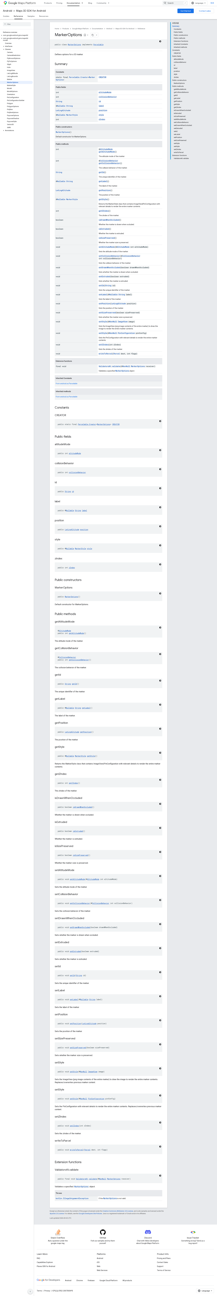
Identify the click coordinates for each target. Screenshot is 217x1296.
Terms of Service (164, 1270)
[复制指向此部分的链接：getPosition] (70, 723)
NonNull (113, 321)
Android (7, 10)
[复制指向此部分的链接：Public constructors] (84, 580)
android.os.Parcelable (68, 384)
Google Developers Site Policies (90, 1213)
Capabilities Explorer (45, 1262)
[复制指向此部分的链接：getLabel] (67, 699)
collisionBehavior (108, 97)
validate (116, 366)
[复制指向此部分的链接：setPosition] (70, 1014)
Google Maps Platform (80, 29)
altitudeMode (105, 92)
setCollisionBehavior (109, 256)
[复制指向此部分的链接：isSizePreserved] (75, 846)
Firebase (91, 1280)
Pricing (59, 3)
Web (98, 1266)
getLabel (103, 181)
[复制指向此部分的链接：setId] (63, 966)
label (101, 106)
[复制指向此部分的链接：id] (59, 482)
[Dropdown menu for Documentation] (83, 3)
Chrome (79, 1280)
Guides (6, 16)
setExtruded (104, 276)
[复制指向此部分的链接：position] (66, 520)
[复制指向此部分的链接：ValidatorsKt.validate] (81, 1169)
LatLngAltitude (63, 110)
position (103, 110)
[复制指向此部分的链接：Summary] (69, 64)
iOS (98, 1262)
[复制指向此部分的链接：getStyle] (66, 747)
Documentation (73, 3)
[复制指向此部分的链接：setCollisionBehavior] (80, 894)
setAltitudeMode (107, 247)
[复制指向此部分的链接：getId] (63, 674)
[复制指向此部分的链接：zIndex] (64, 558)
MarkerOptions (74, 44)
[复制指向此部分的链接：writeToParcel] (73, 1140)
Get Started (185, 11)
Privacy (47, 1291)
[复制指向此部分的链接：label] (62, 501)
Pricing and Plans (164, 1258)
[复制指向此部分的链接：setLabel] (67, 990)
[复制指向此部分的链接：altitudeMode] (72, 444)
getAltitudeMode (107, 152)
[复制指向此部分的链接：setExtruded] (71, 942)
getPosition (104, 190)
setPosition (104, 303)
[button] (16, 35)
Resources (43, 16)
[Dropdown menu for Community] (109, 3)
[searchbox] (17, 24)
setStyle (103, 321)
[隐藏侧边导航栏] (30, 1291)
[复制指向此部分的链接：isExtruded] (69, 822)
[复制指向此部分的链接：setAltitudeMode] (76, 870)
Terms (39, 1291)
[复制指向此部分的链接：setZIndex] (68, 1116)
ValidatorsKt (105, 366)
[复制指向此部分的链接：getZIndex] (68, 774)
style (101, 115)
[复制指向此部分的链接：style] (62, 539)
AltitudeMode (106, 149)
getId (101, 172)
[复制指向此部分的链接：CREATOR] (68, 415)
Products (48, 3)
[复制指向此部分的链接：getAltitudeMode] (77, 621)
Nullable (61, 106)
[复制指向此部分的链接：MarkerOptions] (74, 587)
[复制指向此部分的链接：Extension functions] (84, 1162)
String (59, 101)
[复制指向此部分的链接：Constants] (71, 407)
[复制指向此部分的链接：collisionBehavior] (76, 463)
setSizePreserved (107, 312)
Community (101, 3)
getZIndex (103, 211)
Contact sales (205, 11)
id (100, 101)
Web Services (102, 1270)
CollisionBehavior (109, 161)
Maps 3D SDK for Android (31, 10)
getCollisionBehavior (109, 163)
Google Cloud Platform (109, 1280)
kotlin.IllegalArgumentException (72, 1198)
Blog (90, 3)
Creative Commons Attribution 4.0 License (118, 1211)
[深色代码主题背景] (160, 41)
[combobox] (175, 3)
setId (101, 285)
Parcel (117, 353)
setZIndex (103, 344)
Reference (18, 16)
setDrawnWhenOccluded (109, 267)
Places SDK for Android (46, 1266)
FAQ (38, 1258)
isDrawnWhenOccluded (109, 220)
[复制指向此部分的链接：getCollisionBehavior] (80, 648)
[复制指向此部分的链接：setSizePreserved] (77, 1038)
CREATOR (102, 77)
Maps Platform (27, 3)
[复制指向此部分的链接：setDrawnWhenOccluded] (86, 918)
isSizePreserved (107, 238)
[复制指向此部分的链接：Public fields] (73, 436)
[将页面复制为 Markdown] (92, 35)
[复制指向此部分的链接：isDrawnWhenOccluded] (84, 798)
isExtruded (104, 229)
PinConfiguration (126, 333)
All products (127, 1280)
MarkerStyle (72, 115)
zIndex (102, 119)
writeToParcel (106, 353)
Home (57, 29)
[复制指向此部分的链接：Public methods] (78, 614)
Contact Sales (162, 1262)
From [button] (66, 384)
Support (160, 1266)
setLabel (103, 294)
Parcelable (98, 44)
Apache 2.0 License (57, 1213)
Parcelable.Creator (78, 77)
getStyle (103, 199)
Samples (31, 16)
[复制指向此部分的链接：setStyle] (66, 1062)
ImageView (122, 321)
